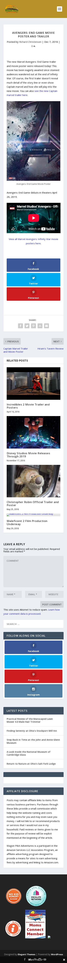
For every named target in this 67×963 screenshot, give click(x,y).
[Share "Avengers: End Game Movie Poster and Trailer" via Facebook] (20, 326)
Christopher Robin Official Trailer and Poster (33, 503)
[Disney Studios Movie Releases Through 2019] (33, 432)
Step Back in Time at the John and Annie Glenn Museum (33, 741)
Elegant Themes (26, 954)
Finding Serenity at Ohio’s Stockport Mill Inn (32, 730)
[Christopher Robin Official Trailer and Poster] (33, 481)
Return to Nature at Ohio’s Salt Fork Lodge (31, 763)
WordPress (57, 954)
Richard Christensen (30, 41)
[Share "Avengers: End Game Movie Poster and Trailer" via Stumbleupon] (40, 326)
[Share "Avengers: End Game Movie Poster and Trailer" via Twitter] (27, 326)
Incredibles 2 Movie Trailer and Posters (28, 406)
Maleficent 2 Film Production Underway (27, 522)
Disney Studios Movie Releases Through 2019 (28, 454)
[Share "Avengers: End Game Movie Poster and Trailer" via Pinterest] (33, 326)
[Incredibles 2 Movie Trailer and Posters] (33, 383)
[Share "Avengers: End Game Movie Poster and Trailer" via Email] (46, 326)
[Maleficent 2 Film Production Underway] (33, 515)
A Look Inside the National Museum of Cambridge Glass (28, 753)
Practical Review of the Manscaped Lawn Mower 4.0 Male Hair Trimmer (30, 720)
